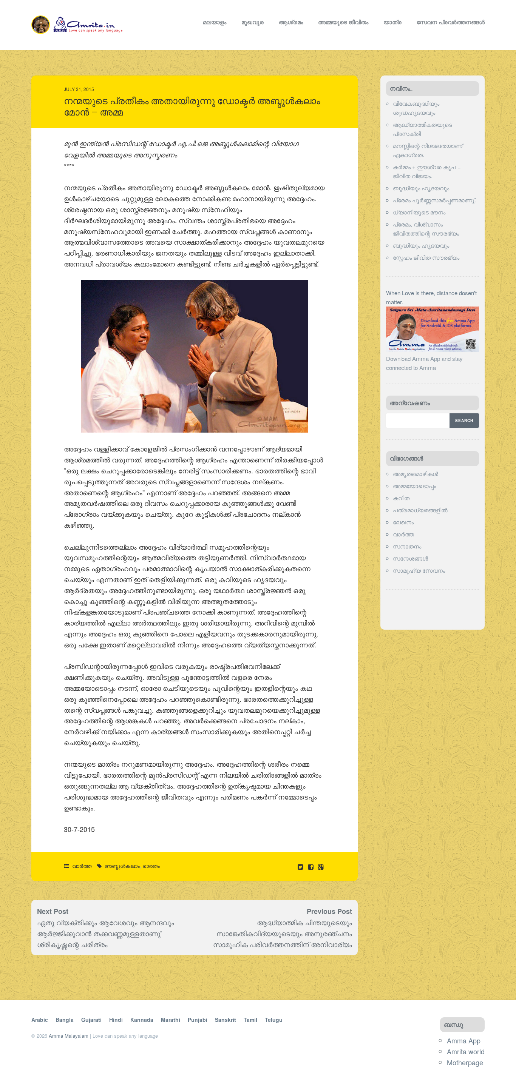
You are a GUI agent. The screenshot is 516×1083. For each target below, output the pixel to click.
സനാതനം (407, 546)
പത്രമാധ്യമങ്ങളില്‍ (420, 510)
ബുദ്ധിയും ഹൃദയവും (421, 188)
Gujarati (91, 1019)
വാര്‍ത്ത (81, 865)
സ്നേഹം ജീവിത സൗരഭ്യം (426, 257)
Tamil (250, 1019)
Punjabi (197, 1019)
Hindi (116, 1019)
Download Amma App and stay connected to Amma (424, 362)
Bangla (65, 1019)
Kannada (141, 1019)
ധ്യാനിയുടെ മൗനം (419, 212)
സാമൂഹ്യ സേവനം (419, 570)
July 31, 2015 (79, 89)
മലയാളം (214, 22)
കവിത (401, 498)
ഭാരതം (151, 865)
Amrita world (466, 1051)
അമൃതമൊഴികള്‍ (415, 474)
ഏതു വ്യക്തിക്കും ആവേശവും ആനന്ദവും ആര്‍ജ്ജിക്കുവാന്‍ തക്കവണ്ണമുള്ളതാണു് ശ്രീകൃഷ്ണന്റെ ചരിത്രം (105, 933)
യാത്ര (392, 22)
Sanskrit (225, 1019)
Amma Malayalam (68, 1035)
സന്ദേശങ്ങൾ (410, 558)
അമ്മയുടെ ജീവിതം (343, 22)
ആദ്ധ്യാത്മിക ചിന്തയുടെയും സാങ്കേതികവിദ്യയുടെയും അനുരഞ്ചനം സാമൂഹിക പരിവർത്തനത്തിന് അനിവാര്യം (282, 933)
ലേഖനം (403, 522)
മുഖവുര (252, 22)
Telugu (274, 1019)
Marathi (170, 1019)
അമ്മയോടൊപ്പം (414, 486)
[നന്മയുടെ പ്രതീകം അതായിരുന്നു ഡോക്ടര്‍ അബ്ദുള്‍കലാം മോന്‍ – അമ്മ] (311, 866)
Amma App (463, 1040)
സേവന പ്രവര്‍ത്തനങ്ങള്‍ (451, 22)
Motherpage (465, 1062)
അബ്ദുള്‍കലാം (122, 865)
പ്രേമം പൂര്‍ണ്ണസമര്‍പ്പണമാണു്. (434, 200)
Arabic (39, 1019)
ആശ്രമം (291, 22)
